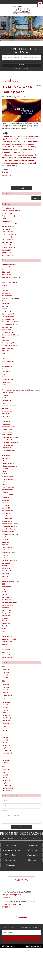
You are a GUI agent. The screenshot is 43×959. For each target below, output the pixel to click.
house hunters (7, 427)
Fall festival (6, 367)
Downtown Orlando (9, 260)
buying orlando (7, 288)
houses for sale (7, 435)
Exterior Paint (7, 362)
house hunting (7, 430)
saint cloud (6, 558)
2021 (3, 694)
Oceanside (5, 496)
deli (34, 159)
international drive (9, 137)
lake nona (21, 134)
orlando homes (7, 517)
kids (3, 448)
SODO (4, 156)
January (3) (6, 698)
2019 (3, 729)
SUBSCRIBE (21, 934)
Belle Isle (5, 281)
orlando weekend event (10, 530)
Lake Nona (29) (7, 238)
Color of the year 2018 (10, 320)
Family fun (5, 372)
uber (3, 627)
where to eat (6, 648)
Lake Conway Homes (11, 846)
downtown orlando (26, 156)
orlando (13, 132)
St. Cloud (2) (6, 248)
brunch (4, 283)
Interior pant (6, 443)
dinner (4, 351)
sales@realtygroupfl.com (11, 890)
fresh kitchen (17, 153)
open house (6, 140)
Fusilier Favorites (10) (9, 219)
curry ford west (7, 343)
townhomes (6, 619)
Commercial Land (8, 328)
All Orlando (11, 841)
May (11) (6, 768)
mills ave (28, 150)
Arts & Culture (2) (8, 204)
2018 (3, 265)
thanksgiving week (8, 595)
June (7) (5, 770)
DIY (3, 354)
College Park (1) (7, 209)
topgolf (5, 134)
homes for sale (7, 425)
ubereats (5, 629)
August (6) (6, 776)
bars (27, 148)
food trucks (6, 161)
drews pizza (30, 134)
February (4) (7, 668)
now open (5, 132)
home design (6, 420)
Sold (3, 585)
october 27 (30, 140)
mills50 (36, 150)
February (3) (7, 683)
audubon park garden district (12, 273)
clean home (6, 299)
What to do (6, 645)
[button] (21, 60)
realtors (5, 551)
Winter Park (10, 851)
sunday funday (7, 593)
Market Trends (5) (8, 243)
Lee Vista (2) (6, 240)
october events (7, 506)
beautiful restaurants (9, 278)
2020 (3, 722)
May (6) (5, 705)
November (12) (8, 784)
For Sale (5, 393)
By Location (9, 834)
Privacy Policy (21, 913)
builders (5, 286)
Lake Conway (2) (7, 235)
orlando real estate (9, 524)
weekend (5, 640)
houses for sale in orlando (11, 438)
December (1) (7, 748)
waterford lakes (29, 153)
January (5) (6, 756)
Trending (5, 621)
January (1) (6, 665)
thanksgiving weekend (10, 598)
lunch (4, 467)
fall (3, 364)
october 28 (6, 142)
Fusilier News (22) (8, 222)
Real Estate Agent (8, 548)
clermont (5, 302)
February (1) (7, 758)
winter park (22, 132)
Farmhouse (6, 378)
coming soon (13, 156)
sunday (31, 145)
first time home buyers (10, 380)
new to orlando (8, 150)
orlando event (7, 145)
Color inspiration (8, 312)
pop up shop (19, 150)
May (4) (5, 733)
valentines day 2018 (9, 634)
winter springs (33, 132)
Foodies (5, 391)
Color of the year (8, 315)
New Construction (8, 482)
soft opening (7, 148)
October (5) (7, 713)
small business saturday (10, 577)
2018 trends (6, 267)
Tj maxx (20, 137)
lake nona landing (31, 137)
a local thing (6, 270)
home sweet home (8, 422)
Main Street (6, 469)
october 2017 (16, 142)
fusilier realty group (9, 401)
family (4, 370)
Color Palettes (7, 323)
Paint (4, 532)
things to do (6, 153)
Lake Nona (32, 841)
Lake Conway (6, 454)
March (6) (6, 700)
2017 (3, 762)
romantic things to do (9, 556)
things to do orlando (9, 608)
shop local (5, 569)
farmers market (25, 159)
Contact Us (21, 875)
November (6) (7, 716)
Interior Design (7, 440)
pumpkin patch (7, 543)
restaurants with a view (10, 553)
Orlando (5, 168)
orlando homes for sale (10, 519)
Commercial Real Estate (10, 330)
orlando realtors (8, 527)
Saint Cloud (32, 846)
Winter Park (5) (7, 251)
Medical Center (7, 472)
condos (4, 333)
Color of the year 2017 (10, 317)
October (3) (7, 746)
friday (16, 145)
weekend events (18, 140)
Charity (4, 296)
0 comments (6, 171)
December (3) (7, 719)
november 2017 (29, 142)
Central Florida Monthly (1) (11, 206)
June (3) (5, 708)
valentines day (7, 632)
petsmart (12, 134)
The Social (5, 603)
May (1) (5, 688)
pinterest (5, 537)
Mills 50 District (7, 475)
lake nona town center (10, 461)
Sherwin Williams (8, 566)
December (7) (7, 786)
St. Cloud (5, 587)
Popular (35, 834)
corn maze (5, 336)
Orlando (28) (6, 246)
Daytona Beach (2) (8, 211)
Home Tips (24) (7, 227)
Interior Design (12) (9, 230)
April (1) (5, 726)
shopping (14, 159)
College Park (6, 307)
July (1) (5, 738)
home (4, 414)
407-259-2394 (7, 902)
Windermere (32, 851)
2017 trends (6, 262)
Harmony (5, 412)
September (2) (7, 691)
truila (4, 624)
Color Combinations (9, 309)
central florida (7, 291)
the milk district (7, 600)
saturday (23, 145)
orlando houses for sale (10, 522)
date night (5, 346)
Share (38, 81)
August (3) (6, 711)
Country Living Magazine (10, 338)
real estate (6, 545)
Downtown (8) (7, 217)
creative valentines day (10, 341)
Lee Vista (5, 464)
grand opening (18, 148)
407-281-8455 (7, 893)
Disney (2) (5, 214)
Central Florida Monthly (10, 294)
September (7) (7, 778)
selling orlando (7, 564)
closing (14, 161)
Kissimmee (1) (7, 232)
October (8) (7, 781)
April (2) (5, 673)
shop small (5, 572)
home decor (6, 417)
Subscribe (21, 184)
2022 (3, 677)
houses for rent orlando (10, 433)
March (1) (6, 670)
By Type (23, 834)
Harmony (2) (6, 225)
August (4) (6, 741)
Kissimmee (6, 451)
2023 (3, 662)
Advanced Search (21, 64)
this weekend (6, 611)
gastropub (6, 159)
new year (5, 488)
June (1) (5, 735)
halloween (5, 409)
